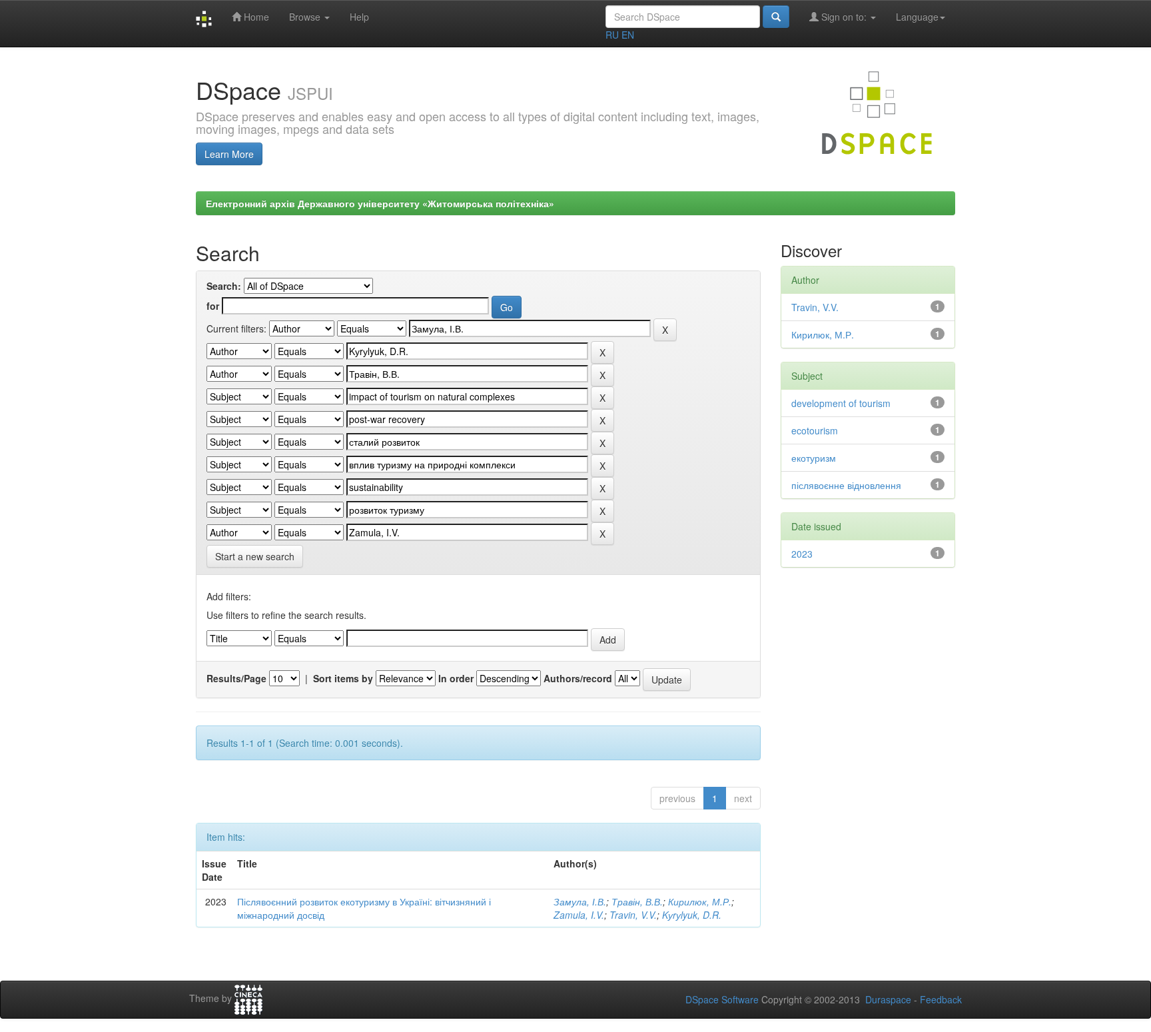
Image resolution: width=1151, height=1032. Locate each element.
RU (612, 34)
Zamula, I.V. (579, 914)
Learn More (229, 154)
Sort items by (343, 678)
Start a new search (254, 556)
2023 (802, 553)
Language (917, 16)
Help (359, 16)
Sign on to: (844, 16)
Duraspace (888, 999)
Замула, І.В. (580, 901)
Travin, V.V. (633, 914)
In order (456, 678)
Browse (306, 16)
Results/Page (236, 678)
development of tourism (841, 403)
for (212, 305)
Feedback (941, 999)
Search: (223, 285)
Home (255, 16)
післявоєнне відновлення (846, 485)
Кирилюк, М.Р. (699, 901)
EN (627, 34)
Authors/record (578, 678)
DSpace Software (722, 999)
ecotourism (814, 430)
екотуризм (813, 457)
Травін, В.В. (637, 901)
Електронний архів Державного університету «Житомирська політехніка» (380, 203)
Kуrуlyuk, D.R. (691, 914)
